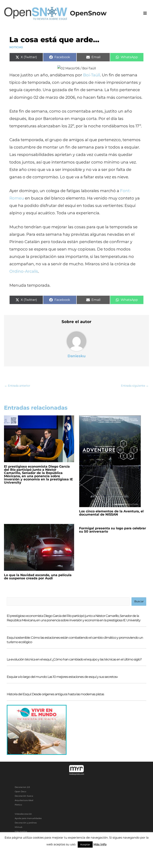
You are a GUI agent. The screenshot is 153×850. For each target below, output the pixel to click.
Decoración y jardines (26, 822)
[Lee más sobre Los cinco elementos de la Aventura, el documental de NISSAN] (110, 461)
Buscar (139, 601)
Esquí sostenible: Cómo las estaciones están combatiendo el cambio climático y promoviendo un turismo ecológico (75, 640)
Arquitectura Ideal (24, 800)
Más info (100, 844)
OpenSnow (88, 13)
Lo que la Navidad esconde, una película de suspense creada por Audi (38, 576)
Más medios (21, 831)
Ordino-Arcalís (23, 271)
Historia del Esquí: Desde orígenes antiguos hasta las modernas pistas (55, 694)
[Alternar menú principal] (145, 13)
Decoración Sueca (24, 796)
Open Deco (20, 791)
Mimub (18, 827)
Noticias (16, 47)
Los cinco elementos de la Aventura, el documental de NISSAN (111, 512)
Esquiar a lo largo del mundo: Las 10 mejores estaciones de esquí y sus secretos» (62, 677)
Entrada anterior (17, 385)
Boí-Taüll (91, 75)
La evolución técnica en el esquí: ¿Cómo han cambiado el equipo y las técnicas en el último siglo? (74, 659)
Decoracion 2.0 (22, 787)
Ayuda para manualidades (28, 818)
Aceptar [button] (85, 844)
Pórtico (18, 804)
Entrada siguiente (135, 385)
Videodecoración (23, 814)
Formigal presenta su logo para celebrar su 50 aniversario (112, 529)
